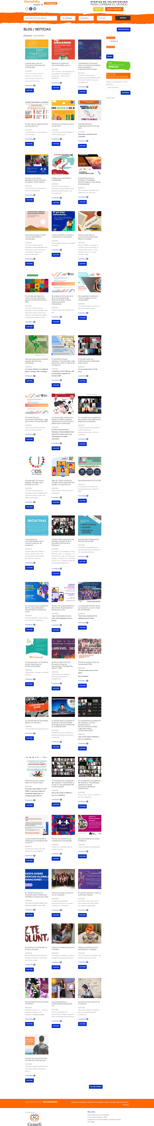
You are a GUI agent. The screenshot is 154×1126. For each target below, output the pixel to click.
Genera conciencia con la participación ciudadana (88, 948)
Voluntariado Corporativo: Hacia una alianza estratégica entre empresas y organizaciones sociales (89, 66)
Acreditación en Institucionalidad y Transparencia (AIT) (104, 1119)
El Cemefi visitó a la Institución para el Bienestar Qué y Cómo (89, 361)
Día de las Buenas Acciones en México (89, 840)
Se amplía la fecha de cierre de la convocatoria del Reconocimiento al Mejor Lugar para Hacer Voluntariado (62, 300)
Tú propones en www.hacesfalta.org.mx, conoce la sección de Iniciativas (34, 542)
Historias (126, 1105)
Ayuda (113, 1102)
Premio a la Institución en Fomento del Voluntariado (62, 840)
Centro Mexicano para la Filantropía (98, 1115)
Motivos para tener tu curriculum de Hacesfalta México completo (88, 237)
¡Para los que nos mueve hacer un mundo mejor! (34, 782)
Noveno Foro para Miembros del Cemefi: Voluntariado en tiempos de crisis (63, 608)
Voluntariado (114, 41)
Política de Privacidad (95, 1102)
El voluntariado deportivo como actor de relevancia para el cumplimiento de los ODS (36, 299)
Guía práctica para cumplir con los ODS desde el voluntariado (35, 237)
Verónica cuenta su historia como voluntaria (62, 894)
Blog (117, 1102)
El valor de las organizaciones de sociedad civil (36, 125)
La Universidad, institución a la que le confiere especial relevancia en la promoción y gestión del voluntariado (63, 420)
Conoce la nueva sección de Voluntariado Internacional (36, 1059)
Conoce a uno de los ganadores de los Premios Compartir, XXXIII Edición (35, 180)
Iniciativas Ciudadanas (79, 1102)
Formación (124, 1102)
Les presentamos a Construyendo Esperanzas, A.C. (62, 1004)
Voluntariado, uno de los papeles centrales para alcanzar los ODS (34, 482)
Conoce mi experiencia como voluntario (63, 948)
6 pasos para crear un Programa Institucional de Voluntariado (35, 65)
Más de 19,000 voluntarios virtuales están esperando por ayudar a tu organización (63, 482)
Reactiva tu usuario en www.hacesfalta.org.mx (61, 64)
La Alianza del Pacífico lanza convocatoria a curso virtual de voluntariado (89, 608)
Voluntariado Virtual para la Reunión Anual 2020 (88, 540)
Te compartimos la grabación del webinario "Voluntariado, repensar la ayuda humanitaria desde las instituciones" (89, 785)
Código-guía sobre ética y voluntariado (61, 179)
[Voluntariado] (41, 3)
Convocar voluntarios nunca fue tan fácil (62, 125)
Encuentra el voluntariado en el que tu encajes (36, 948)
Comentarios (30, 85)
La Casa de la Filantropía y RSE (97, 1117)
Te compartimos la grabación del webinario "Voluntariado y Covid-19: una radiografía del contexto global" (63, 784)
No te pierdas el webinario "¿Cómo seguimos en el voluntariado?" (88, 298)
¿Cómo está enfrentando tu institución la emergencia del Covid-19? (36, 841)
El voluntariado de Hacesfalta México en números (36, 722)
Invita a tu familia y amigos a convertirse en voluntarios (63, 236)
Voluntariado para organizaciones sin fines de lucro (88, 126)
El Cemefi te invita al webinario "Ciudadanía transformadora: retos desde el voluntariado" (89, 181)
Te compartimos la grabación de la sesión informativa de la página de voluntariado (89, 419)
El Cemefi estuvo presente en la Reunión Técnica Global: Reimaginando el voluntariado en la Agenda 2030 (63, 724)
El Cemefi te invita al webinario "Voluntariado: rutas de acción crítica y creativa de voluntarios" (63, 362)
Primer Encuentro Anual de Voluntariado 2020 (88, 663)
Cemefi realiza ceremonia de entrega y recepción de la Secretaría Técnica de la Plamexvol (63, 542)
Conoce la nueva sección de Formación (89, 1003)
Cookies (107, 1102)
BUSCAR (123, 18)
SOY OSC (98, 9)
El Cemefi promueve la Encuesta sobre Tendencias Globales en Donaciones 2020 (36, 895)
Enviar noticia (123, 29)
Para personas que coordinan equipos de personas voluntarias (36, 361)
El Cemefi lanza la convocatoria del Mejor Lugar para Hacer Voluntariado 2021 (36, 419)
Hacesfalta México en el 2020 (89, 480)
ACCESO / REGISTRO (114, 9)
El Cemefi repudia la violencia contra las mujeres (89, 894)
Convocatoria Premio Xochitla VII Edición (36, 1003)
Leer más (29, 90)
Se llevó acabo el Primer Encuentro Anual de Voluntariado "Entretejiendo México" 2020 (62, 665)
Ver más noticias (95, 1086)
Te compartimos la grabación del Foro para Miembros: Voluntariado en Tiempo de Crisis (36, 609)
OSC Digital (91, 1122)
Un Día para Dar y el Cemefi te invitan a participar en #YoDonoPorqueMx (36, 664)
